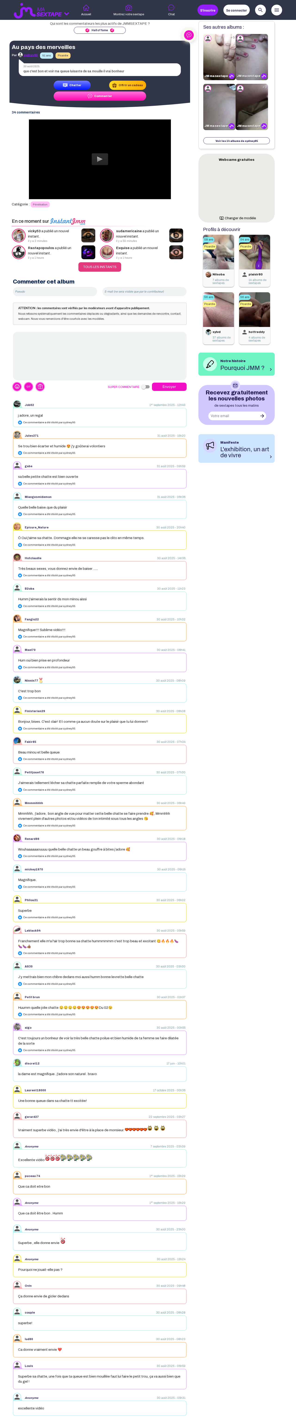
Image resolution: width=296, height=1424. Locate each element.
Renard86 (32, 839)
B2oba (29, 588)
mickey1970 (34, 869)
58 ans (208, 239)
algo (28, 1027)
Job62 (29, 405)
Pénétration (40, 204)
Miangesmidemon (38, 497)
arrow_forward (262, 416)
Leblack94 (33, 930)
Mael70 (30, 650)
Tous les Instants (100, 267)
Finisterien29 (35, 711)
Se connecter (236, 10)
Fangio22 (32, 619)
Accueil (86, 14)
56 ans (208, 297)
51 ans (46, 55)
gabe (28, 466)
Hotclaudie (33, 558)
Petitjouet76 (34, 772)
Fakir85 (30, 742)
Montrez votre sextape (129, 14)
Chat (171, 14)
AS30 (29, 966)
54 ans (244, 239)
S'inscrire (208, 10)
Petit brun (32, 997)
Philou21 (31, 900)
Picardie (63, 55)
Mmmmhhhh (34, 803)
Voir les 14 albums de (237, 141)
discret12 (32, 1063)
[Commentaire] (100, 356)
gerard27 (32, 1117)
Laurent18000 (35, 1090)
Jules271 (32, 435)
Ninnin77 (31, 680)
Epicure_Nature (37, 527)
